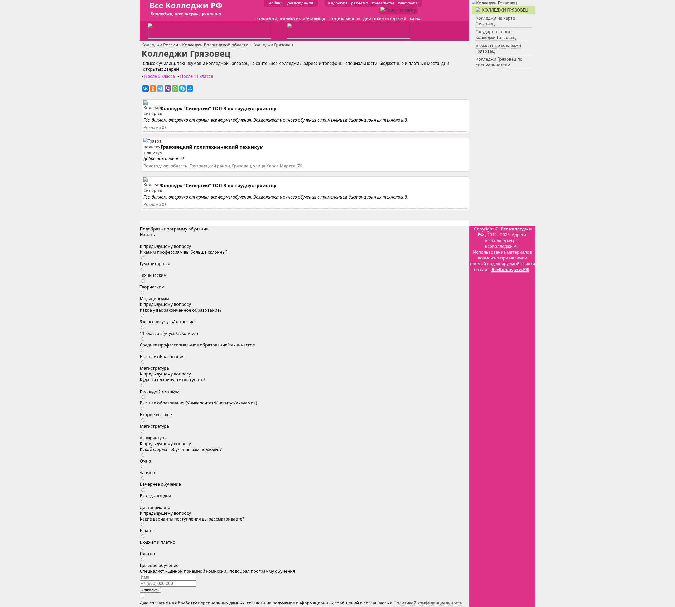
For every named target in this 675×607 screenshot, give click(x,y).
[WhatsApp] (175, 88)
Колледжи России (160, 45)
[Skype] (182, 88)
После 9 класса (159, 76)
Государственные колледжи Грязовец (496, 34)
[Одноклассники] (153, 88)
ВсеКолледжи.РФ (510, 269)
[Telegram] (160, 88)
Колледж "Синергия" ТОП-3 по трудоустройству (218, 108)
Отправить (150, 590)
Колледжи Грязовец (505, 10)
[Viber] (168, 88)
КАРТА (415, 18)
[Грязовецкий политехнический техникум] (161, 153)
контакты (408, 3)
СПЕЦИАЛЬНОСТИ (344, 18)
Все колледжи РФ (505, 232)
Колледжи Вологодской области (215, 45)
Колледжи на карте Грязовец (495, 21)
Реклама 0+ (155, 127)
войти (275, 3)
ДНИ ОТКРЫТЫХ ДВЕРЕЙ (384, 18)
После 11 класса (196, 76)
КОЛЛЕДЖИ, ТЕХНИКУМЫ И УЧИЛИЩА (291, 18)
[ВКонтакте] (145, 88)
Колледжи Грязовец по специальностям (499, 62)
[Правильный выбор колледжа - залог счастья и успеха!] (494, 3)
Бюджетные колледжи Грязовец (498, 48)
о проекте (338, 3)
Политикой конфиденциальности (428, 603)
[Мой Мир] (190, 88)
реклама (359, 3)
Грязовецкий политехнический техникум (212, 147)
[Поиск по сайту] (398, 10)
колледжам (383, 3)
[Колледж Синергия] (153, 113)
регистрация (300, 3)
